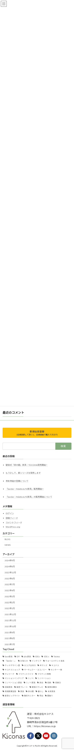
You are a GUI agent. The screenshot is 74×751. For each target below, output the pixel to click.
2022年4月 (10, 590)
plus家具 (27, 657)
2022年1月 (10, 608)
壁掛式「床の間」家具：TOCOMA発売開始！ (27, 465)
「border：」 (10, 661)
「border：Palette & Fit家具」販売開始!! (25, 488)
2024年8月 (10, 566)
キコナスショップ (12, 669)
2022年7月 (10, 584)
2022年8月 (10, 578)
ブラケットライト (26, 674)
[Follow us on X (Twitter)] (38, 735)
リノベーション (44, 678)
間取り (50, 696)
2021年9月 (10, 632)
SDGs (37, 657)
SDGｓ (46, 657)
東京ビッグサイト (12, 696)
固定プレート (22, 687)
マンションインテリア (14, 678)
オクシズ (43, 665)
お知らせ (24, 661)
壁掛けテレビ (37, 687)
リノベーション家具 (13, 683)
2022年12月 (10, 572)
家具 (22, 691)
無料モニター (29, 696)
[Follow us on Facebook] (30, 735)
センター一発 (56, 669)
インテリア (36, 661)
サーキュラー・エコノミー (35, 669)
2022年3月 (10, 596)
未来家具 (51, 691)
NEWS (7, 544)
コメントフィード (14, 522)
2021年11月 (10, 620)
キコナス (55, 665)
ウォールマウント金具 (54, 661)
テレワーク (9, 674)
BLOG (7, 539)
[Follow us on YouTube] (46, 735)
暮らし (41, 691)
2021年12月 (10, 614)
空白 (41, 696)
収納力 (58, 683)
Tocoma (57, 657)
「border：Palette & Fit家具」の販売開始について (29, 496)
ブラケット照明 (44, 674)
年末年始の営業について (17, 481)
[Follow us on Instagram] (53, 735)
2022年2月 (10, 602)
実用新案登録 (10, 691)
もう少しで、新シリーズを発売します (23, 473)
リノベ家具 (30, 683)
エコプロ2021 (30, 665)
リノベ (31, 678)
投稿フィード (12, 518)
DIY (18, 657)
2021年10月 (10, 626)
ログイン (10, 513)
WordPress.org (13, 527)
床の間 (31, 691)
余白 (41, 683)
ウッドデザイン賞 (12, 665)
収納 (49, 683)
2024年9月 (10, 560)
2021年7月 (10, 644)
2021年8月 (10, 638)
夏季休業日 (52, 687)
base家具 (9, 657)
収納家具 (8, 687)
